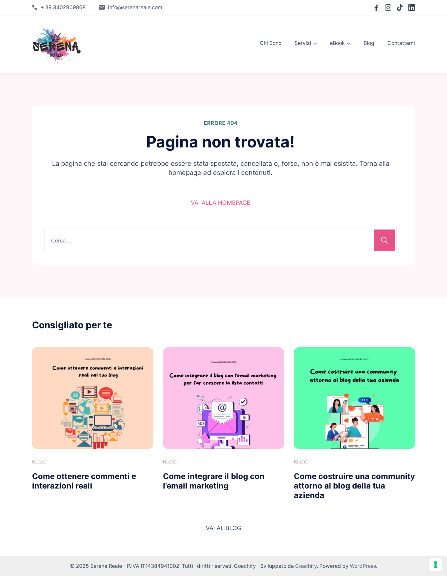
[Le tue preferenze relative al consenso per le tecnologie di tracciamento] (435, 564)
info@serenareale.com (135, 7)
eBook (337, 43)
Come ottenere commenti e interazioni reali (84, 480)
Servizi (303, 43)
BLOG (39, 461)
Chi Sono (270, 43)
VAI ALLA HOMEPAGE (220, 202)
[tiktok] (400, 7)
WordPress (363, 566)
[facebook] (376, 7)
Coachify (306, 566)
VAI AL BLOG (223, 528)
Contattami (401, 43)
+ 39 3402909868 (63, 7)
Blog (369, 43)
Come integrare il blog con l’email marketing (213, 480)
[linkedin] (411, 7)
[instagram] (388, 7)
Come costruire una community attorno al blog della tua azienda (354, 485)
